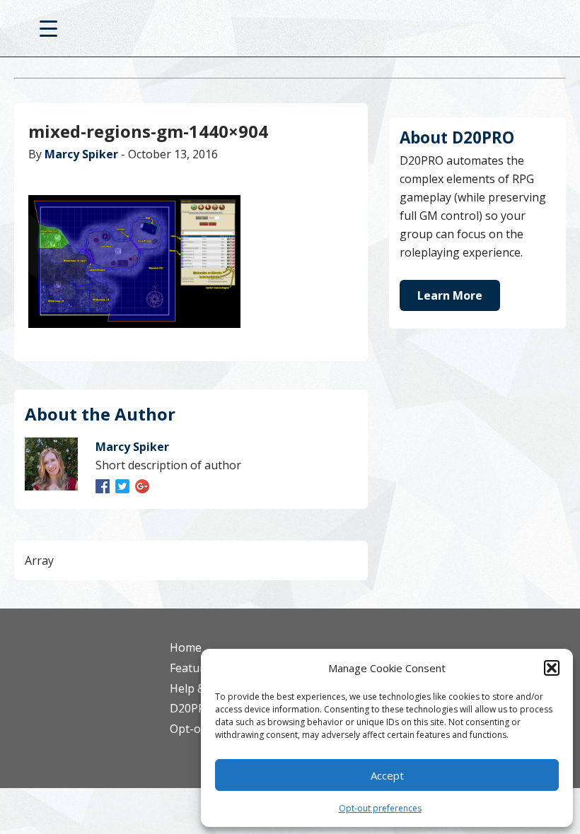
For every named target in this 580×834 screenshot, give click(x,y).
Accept (387, 775)
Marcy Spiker (81, 154)
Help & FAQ (199, 688)
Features (193, 668)
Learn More (449, 295)
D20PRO (290, 32)
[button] (552, 668)
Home (186, 647)
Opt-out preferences (380, 808)
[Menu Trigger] (48, 27)
